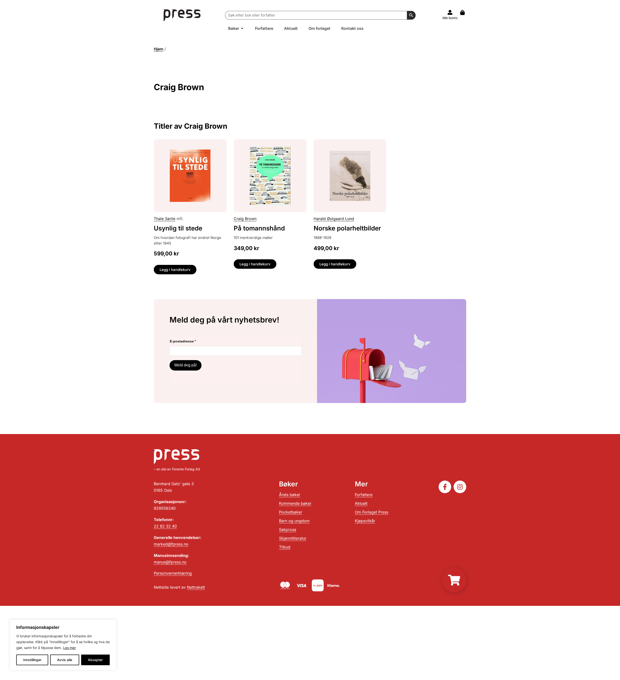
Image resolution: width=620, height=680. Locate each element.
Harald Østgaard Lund (334, 218)
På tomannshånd (259, 228)
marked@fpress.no (171, 544)
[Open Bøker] (242, 28)
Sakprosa (287, 529)
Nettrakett (196, 587)
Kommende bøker (295, 503)
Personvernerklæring (173, 573)
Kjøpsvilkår (365, 520)
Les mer (69, 648)
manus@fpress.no (170, 562)
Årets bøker (289, 494)
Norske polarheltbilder (347, 228)
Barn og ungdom (294, 520)
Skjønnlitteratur (292, 538)
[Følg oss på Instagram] (460, 487)
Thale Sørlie (164, 218)
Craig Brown (245, 218)
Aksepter (95, 660)
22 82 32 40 (165, 526)
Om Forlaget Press (371, 512)
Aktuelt (361, 503)
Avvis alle (64, 660)
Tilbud (284, 547)
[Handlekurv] (465, 12)
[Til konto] (450, 12)
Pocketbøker (290, 512)
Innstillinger (32, 660)
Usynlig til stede (178, 228)
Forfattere (363, 494)
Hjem (158, 49)
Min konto (449, 18)
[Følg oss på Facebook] (445, 487)
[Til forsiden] (182, 15)
